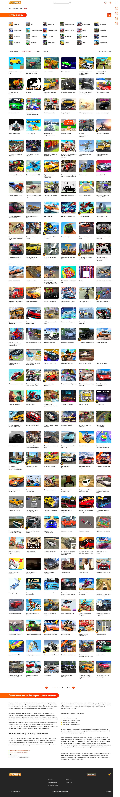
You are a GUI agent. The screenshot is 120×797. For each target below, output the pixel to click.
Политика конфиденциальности (60, 791)
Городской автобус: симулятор (66, 511)
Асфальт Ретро (100, 654)
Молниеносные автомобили (83, 633)
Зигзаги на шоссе (31, 280)
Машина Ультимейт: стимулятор (32, 465)
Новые (45, 51)
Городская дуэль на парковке (14, 364)
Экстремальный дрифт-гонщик (68, 302)
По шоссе (17, 42)
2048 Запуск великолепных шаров (102, 446)
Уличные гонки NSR (67, 404)
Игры (10, 8)
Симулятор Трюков (14, 510)
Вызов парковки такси (50, 466)
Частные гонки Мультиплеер (100, 425)
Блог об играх (69, 782)
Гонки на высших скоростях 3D (48, 383)
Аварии (84, 36)
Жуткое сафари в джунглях (31, 573)
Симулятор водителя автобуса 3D (85, 425)
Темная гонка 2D (13, 445)
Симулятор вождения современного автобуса (15, 531)
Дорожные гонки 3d (14, 654)
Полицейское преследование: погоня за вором (68, 594)
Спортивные (18, 30)
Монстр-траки (69, 30)
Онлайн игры (69, 779)
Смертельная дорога (50, 301)
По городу (17, 36)
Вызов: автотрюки (101, 342)
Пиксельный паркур (14, 404)
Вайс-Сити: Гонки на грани (102, 552)
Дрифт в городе (65, 634)
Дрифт (84, 30)
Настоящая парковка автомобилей (32, 511)
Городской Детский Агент (33, 654)
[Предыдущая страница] (46, 688)
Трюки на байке (30, 404)
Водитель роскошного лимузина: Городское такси (102, 491)
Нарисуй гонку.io (13, 593)
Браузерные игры (17, 8)
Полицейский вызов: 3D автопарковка (33, 364)
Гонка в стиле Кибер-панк (68, 384)
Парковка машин (101, 633)
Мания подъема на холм (16, 384)
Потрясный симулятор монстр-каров (102, 676)
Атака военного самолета (103, 280)
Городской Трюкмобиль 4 (51, 633)
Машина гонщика (84, 531)
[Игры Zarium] (15, 2)
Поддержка (108, 791)
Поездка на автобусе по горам (51, 446)
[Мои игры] (105, 2)
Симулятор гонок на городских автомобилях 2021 (86, 677)
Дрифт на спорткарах (50, 551)
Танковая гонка (65, 572)
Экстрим (33, 42)
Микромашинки (83, 404)
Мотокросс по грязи (49, 489)
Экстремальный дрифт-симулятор (68, 446)
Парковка (34, 36)
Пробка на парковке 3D (103, 531)
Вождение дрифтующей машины (51, 425)
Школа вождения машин (68, 648)
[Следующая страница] (73, 688)
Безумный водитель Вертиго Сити (14, 490)
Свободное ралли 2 (84, 301)
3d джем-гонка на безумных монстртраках (86, 655)
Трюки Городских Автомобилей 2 (101, 384)
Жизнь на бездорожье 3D (33, 634)
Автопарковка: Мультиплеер (65, 465)
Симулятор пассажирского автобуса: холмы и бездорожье (103, 594)
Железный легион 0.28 (103, 460)
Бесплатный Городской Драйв (33, 530)
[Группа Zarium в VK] (109, 774)
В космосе (51, 42)
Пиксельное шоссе (101, 363)
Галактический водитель (68, 322)
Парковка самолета (49, 342)
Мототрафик (47, 675)
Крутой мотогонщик (84, 445)
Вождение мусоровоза (67, 342)
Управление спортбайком (51, 653)
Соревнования (69, 24)
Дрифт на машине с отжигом (32, 302)
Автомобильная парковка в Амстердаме (86, 511)
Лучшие (36, 51)
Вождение (51, 24)
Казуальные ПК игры (53, 785)
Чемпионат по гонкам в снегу (85, 467)
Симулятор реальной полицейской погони (15, 425)
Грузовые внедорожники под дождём (103, 614)
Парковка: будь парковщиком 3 (48, 531)
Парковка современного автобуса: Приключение (86, 552)
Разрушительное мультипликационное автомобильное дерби (50, 282)
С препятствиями (36, 30)
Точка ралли (100, 403)
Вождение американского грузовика (16, 302)
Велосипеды (103, 42)
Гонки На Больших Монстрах (84, 322)
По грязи (68, 36)
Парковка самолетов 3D (15, 634)
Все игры (50, 779)
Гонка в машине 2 (49, 593)
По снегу (50, 36)
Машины (16, 24)
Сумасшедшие (52, 30)
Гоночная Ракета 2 (66, 425)
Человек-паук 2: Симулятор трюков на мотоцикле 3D (15, 344)
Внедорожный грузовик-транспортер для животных (68, 553)
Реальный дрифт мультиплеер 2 (31, 322)
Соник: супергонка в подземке (14, 573)
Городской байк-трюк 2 (67, 363)
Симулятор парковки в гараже (102, 300)
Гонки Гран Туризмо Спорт (14, 552)
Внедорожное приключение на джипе (50, 405)
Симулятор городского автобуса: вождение (32, 384)
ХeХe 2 (81, 280)
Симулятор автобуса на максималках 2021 (15, 676)
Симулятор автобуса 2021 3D (67, 676)
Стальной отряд (30, 551)
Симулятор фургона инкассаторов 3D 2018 (32, 446)
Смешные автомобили (67, 613)
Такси (67, 42)
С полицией (103, 36)
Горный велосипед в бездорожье (85, 613)
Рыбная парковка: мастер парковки (86, 384)
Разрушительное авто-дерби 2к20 (20, 750)
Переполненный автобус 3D (68, 281)
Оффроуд (103, 30)
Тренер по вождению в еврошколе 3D (15, 322)
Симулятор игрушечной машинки (50, 511)
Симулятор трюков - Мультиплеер (67, 490)
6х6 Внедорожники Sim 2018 (50, 322)
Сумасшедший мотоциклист (83, 593)
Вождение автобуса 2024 (33, 342)
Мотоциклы (86, 24)
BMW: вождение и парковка (49, 573)
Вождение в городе (66, 531)
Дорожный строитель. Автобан (32, 676)
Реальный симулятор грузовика (50, 614)
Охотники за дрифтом (15, 613)
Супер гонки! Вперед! (32, 425)
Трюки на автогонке (14, 280)
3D (32, 24)
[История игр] (110, 2)
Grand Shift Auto (83, 572)
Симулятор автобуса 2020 (102, 322)
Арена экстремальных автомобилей (32, 593)
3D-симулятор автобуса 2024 (103, 511)
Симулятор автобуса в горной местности (85, 490)
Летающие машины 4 (50, 363)
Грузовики (103, 24)
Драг (83, 42)
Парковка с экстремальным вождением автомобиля (15, 468)
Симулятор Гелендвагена (86, 341)
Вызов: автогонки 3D (85, 363)
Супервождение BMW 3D (103, 572)
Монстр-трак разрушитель (30, 490)
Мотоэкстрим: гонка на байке (32, 614)
